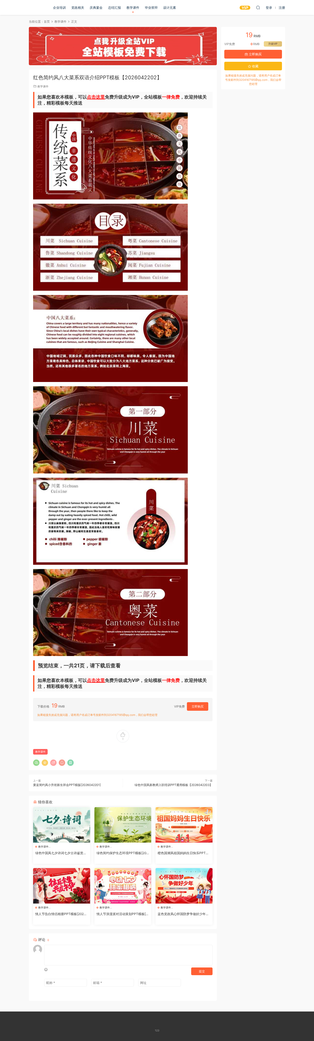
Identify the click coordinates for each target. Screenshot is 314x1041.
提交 (202, 971)
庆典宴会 (96, 8)
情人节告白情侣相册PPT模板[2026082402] (61, 914)
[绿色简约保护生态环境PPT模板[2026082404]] (122, 825)
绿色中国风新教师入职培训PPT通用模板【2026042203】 (174, 785)
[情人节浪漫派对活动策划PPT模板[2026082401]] (122, 886)
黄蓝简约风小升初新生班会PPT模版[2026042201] (67, 785)
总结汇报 (114, 8)
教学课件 (132, 8)
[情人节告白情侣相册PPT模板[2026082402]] (61, 886)
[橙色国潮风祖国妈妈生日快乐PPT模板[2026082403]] (184, 825)
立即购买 (198, 706)
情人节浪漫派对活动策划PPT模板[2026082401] (122, 914)
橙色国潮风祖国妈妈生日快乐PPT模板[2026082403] (183, 853)
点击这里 (96, 97)
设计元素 (169, 8)
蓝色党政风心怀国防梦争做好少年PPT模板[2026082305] (184, 914)
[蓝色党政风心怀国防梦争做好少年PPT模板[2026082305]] (184, 886)
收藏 (254, 66)
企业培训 (59, 8)
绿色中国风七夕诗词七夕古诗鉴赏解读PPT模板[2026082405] (61, 853)
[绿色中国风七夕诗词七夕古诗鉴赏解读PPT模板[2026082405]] (61, 825)
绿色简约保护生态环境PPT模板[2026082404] (122, 853)
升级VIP (272, 43)
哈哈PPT (36, 7)
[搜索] (258, 7)
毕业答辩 (151, 8)
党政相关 (77, 8)
